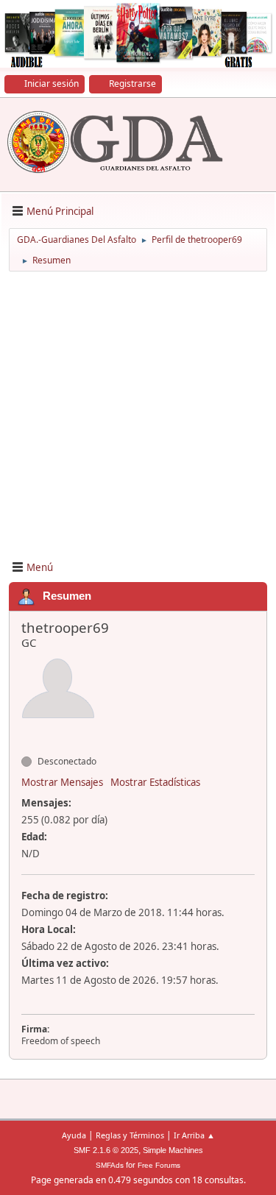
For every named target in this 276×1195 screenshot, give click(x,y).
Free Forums (159, 1165)
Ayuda (74, 1135)
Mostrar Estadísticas (155, 782)
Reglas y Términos (130, 1135)
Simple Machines (173, 1150)
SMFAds (110, 1165)
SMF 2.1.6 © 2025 (106, 1150)
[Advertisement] (138, 415)
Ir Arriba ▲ (194, 1135)
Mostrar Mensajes (62, 782)
